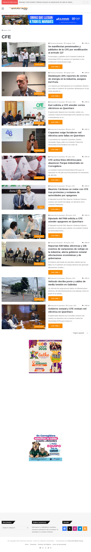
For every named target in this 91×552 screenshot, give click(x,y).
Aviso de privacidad (59, 544)
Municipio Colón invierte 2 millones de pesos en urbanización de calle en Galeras (46, 2)
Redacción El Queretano (57, 102)
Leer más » (55, 67)
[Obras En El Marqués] (42, 20)
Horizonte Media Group (75, 541)
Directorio (33, 544)
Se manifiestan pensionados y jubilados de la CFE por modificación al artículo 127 (68, 49)
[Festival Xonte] (45, 372)
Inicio (5, 30)
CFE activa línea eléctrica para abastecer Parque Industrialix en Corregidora (65, 163)
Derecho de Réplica (44, 544)
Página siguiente (78, 333)
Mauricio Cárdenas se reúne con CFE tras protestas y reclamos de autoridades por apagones (68, 192)
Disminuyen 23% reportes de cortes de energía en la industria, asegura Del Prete (67, 79)
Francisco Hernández (56, 43)
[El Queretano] (18, 8)
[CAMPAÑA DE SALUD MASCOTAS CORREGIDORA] (45, 461)
